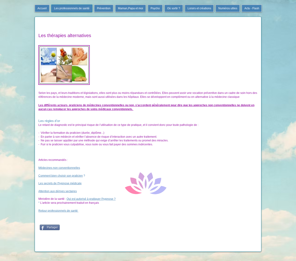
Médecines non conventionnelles (59, 167)
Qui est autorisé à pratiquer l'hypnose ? (91, 199)
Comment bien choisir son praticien (60, 175)
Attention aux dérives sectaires (57, 191)
